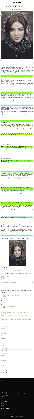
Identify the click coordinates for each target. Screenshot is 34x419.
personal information (29, 316)
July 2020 (2, 358)
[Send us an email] (6, 396)
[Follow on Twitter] (4, 396)
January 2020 (3, 368)
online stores (24, 316)
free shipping (22, 315)
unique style (29, 319)
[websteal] (17, 2)
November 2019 (3, 372)
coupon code (16, 312)
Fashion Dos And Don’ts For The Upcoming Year (24, 282)
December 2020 (3, 350)
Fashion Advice (3, 326)
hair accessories (27, 315)
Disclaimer (2, 405)
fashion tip (10, 315)
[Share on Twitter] (16, 270)
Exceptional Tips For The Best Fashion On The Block (11, 298)
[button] (1, 2)
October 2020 (3, 353)
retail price (24, 273)
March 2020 (2, 365)
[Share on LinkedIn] (21, 270)
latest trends (7, 316)
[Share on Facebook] (14, 270)
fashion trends (18, 315)
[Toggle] (32, 411)
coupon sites (16, 273)
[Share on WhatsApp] (13, 270)
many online (10, 316)
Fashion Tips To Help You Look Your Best (9, 306)
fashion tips (14, 315)
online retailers (15, 316)
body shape (4, 312)
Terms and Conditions (4, 401)
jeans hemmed (3, 316)
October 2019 (3, 373)
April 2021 (2, 343)
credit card (28, 312)
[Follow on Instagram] (3, 396)
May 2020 (2, 362)
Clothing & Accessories (4, 411)
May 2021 (2, 341)
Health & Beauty (3, 412)
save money (27, 273)
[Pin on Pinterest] (19, 270)
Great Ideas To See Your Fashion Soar (8, 300)
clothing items (12, 312)
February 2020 (3, 367)
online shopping (17, 5)
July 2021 (2, 338)
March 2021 (2, 345)
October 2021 (3, 333)
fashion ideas (2, 315)
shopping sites (3, 319)
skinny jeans (6, 319)
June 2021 (2, 340)
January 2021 (3, 348)
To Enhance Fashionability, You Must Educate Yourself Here (12, 295)
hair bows (31, 315)
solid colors (15, 319)
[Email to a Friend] (18, 270)
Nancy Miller (21, 9)
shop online (30, 273)
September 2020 (3, 355)
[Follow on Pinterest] (8, 396)
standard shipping (24, 319)
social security (11, 319)
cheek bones (8, 312)
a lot (1, 312)
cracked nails (24, 312)
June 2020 (2, 360)
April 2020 (2, 363)
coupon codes (20, 312)
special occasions (19, 319)
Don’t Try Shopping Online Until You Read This (10, 303)
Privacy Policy (3, 403)
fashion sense (6, 315)
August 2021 (3, 336)
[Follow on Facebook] (1, 396)
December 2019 (3, 370)
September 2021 (3, 335)
